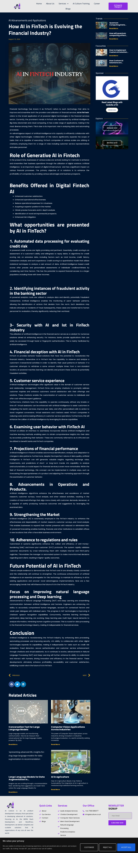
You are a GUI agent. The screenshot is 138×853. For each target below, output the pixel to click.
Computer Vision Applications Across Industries (68, 728)
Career (97, 3)
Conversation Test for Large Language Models (24, 728)
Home (39, 3)
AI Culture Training (81, 3)
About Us (50, 3)
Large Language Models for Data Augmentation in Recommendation (27, 779)
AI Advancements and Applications (27, 20)
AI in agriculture (60, 776)
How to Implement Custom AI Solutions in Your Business (118, 52)
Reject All (107, 847)
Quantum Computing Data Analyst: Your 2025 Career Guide (117, 26)
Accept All (126, 847)
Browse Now (112, 110)
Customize (89, 847)
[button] (11, 684)
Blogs (68, 8)
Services (62, 3)
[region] (69, 845)
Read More (13, 744)
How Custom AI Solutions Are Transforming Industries (116, 63)
